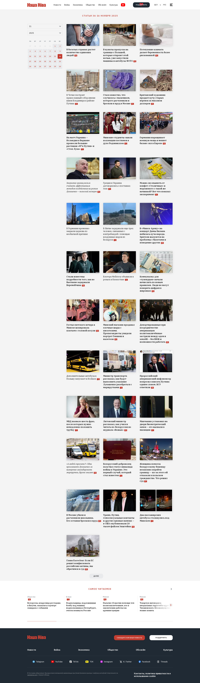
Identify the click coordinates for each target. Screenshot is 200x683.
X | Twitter (127, 662)
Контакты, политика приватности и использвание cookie (152, 674)
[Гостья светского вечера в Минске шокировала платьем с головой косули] (82, 321)
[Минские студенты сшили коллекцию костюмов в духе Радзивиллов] (119, 131)
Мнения (106, 597)
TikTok (75, 662)
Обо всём (102, 5)
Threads (164, 662)
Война (67, 5)
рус (164, 5)
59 (141, 599)
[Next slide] (171, 605)
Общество (90, 5)
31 (105, 599)
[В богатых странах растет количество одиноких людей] (82, 43)
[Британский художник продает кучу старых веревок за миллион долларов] (156, 87)
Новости (57, 5)
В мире (68, 597)
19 (29, 599)
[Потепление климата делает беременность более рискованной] (156, 43)
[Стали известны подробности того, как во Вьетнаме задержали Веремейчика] (82, 271)
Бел (156, 5)
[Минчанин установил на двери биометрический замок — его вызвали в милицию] (156, 413)
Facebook (146, 662)
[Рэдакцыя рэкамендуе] (171, 589)
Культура (113, 5)
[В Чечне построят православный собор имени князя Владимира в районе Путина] (82, 87)
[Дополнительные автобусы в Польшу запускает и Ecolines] (82, 369)
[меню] (171, 5)
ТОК (91, 662)
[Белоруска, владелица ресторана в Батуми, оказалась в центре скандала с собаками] (44, 605)
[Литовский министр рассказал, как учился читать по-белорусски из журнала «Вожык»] (119, 413)
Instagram (108, 662)
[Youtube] (123, 4)
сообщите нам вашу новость (129, 638)
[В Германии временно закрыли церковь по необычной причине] (82, 223)
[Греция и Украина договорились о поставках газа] (119, 176)
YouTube (58, 662)
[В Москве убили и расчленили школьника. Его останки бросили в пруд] (82, 508)
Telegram (40, 662)
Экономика (78, 5)
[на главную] (36, 5)
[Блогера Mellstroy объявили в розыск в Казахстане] (119, 271)
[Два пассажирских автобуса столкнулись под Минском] (156, 508)
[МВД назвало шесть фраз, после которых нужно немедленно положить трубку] (82, 413)
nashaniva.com (32, 675)
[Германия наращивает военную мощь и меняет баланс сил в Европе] (156, 131)
